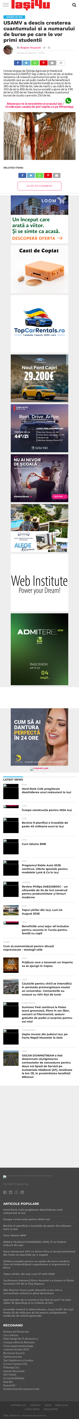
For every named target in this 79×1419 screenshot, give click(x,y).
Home (47, 1405)
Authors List (18, 1405)
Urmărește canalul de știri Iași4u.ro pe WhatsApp (39, 106)
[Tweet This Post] (26, 62)
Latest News (32, 1409)
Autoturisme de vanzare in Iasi (21, 1388)
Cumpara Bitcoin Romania (19, 1342)
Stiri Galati (9, 1374)
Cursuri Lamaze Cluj (15, 1363)
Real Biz (8, 1381)
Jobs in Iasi (61, 1405)
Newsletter (51, 1409)
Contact (35, 1405)
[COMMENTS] (61, 62)
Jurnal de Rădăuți (13, 1378)
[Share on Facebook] (18, 62)
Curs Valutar (10, 1335)
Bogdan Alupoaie (31, 47)
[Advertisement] (39, 1125)
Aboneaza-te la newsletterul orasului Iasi (34, 103)
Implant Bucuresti (14, 1371)
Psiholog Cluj (11, 1367)
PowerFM (9, 1385)
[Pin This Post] (44, 62)
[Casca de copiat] (39, 294)
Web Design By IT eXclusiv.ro (20, 1338)
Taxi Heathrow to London (18, 1360)
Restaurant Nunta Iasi (16, 1331)
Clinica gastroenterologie (18, 1345)
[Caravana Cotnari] (39, 159)
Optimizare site (12, 1356)
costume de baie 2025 (16, 1349)
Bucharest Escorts (14, 1353)
